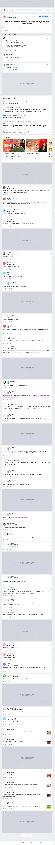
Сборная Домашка (15, 284)
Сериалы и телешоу (15, 115)
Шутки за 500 (16, 129)
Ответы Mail (13, 327)
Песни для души (14, 665)
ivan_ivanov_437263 (9, 101)
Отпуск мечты (14, 676)
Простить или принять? (23, 121)
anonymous (7, 115)
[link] (14, 150)
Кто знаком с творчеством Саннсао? (16, 132)
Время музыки (14, 460)
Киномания (13, 17)
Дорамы (12, 348)
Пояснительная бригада (16, 416)
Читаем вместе (18, 101)
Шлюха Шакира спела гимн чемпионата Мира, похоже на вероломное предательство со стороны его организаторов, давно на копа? (24, 125)
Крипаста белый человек (12, 117)
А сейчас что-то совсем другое (19, 199)
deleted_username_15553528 (11, 121)
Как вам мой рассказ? (10, 103)
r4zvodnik (7, 107)
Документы (12, 107)
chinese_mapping (8, 129)
